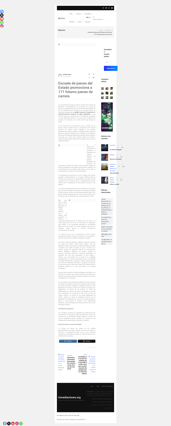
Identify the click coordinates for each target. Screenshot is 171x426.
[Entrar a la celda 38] (104, 180)
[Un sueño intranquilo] (104, 147)
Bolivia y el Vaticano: (116, 159)
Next (85, 354)
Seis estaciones (114, 173)
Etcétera (71, 22)
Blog (98, 386)
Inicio (70, 14)
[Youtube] (2, 19)
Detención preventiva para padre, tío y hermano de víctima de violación (71, 363)
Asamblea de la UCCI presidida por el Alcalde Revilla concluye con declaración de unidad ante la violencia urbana (82, 365)
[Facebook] (2, 11)
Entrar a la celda (114, 184)
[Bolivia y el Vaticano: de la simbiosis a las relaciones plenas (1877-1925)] (104, 157)
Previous (69, 355)
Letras (80, 22)
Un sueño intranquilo (116, 149)
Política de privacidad (107, 386)
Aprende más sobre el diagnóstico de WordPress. (71, 419)
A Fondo (78, 14)
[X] (2, 15)
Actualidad (87, 14)
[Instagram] (2, 26)
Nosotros (87, 22)
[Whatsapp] (2, 22)
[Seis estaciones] (104, 166)
